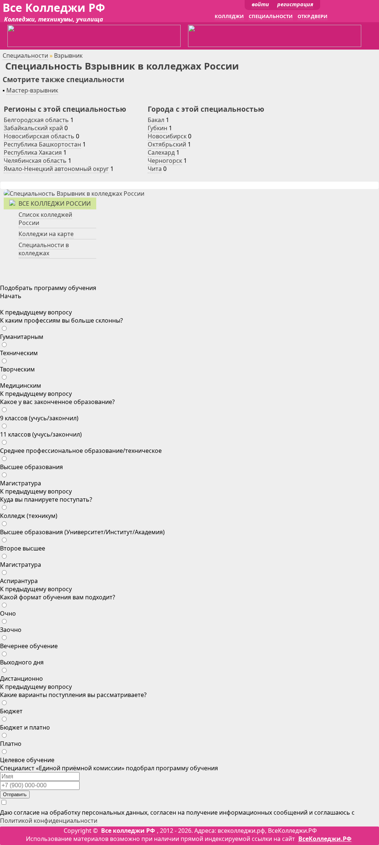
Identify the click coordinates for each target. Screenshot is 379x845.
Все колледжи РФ (128, 831)
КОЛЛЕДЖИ (229, 16)
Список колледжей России (45, 219)
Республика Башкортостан (42, 144)
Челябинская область (35, 160)
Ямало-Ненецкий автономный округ (56, 169)
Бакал (156, 120)
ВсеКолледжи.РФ (325, 839)
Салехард (161, 152)
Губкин (157, 128)
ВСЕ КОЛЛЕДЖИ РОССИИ (55, 203)
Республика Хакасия (33, 152)
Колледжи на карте (46, 234)
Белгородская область (36, 120)
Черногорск (165, 160)
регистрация (295, 4)
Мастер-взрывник (32, 90)
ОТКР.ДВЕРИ (313, 16)
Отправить (15, 794)
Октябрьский (167, 144)
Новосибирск (167, 136)
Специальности (25, 55)
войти (260, 4)
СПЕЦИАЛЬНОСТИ (271, 16)
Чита (155, 169)
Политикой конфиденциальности (48, 821)
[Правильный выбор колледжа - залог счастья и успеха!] (74, 193)
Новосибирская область (39, 136)
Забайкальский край (33, 128)
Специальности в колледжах (44, 249)
